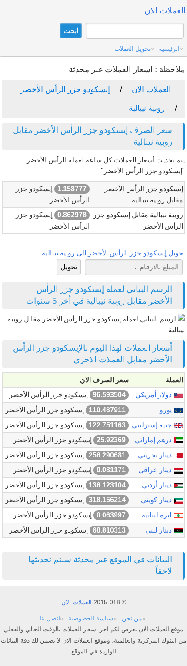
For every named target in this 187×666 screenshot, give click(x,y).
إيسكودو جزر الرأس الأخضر (65, 89)
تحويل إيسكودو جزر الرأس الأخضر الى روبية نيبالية (113, 253)
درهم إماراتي (154, 440)
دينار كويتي (157, 500)
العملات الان (151, 89)
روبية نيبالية (147, 108)
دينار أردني (158, 485)
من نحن (132, 618)
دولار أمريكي (154, 394)
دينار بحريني (156, 455)
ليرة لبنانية (158, 515)
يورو (167, 410)
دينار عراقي (156, 470)
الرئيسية (169, 48)
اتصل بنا (50, 618)
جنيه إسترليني (153, 425)
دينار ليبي (159, 530)
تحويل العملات (132, 48)
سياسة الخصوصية (91, 618)
